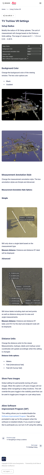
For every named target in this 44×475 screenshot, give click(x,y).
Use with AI (8, 15)
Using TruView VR (15, 9)
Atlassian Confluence (8, 466)
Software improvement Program (14, 416)
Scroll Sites (36, 463)
